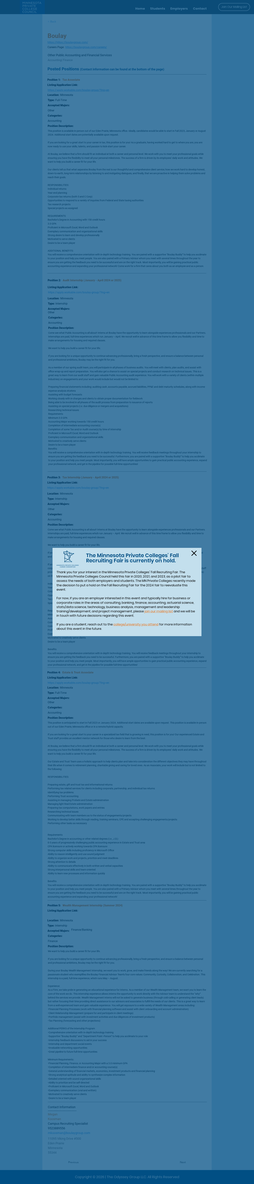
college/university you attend (135, 624)
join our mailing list (158, 611)
